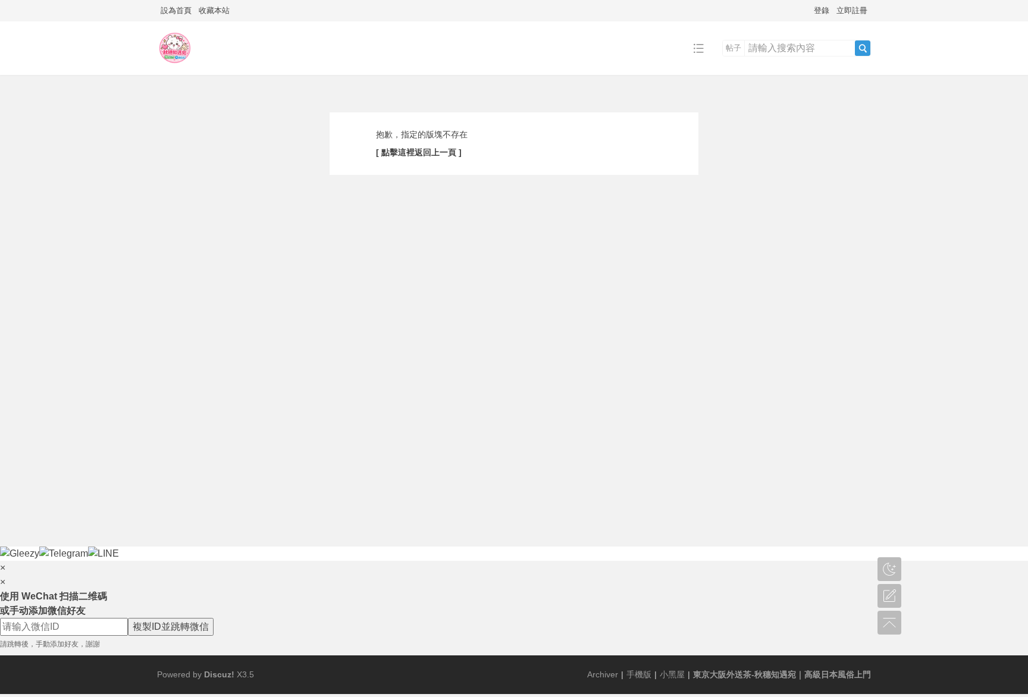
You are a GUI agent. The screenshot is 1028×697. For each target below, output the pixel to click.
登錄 (821, 10)
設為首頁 (176, 10)
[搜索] (862, 48)
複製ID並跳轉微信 (171, 626)
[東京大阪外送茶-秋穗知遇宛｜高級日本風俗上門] (175, 66)
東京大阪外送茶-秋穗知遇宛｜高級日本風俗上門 (782, 674)
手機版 (638, 674)
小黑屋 (672, 674)
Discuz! (219, 674)
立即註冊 (851, 10)
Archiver (602, 674)
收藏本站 (214, 10)
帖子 (733, 47)
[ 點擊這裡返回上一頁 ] (419, 152)
